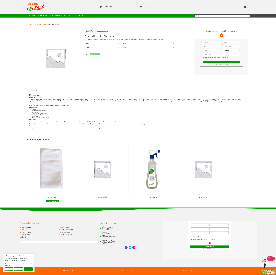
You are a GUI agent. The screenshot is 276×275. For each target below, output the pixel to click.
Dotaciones (24, 231)
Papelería (23, 237)
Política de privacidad (68, 270)
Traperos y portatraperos (39, 24)
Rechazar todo (18, 269)
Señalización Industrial (66, 234)
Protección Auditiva (66, 226)
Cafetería (23, 226)
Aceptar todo (28, 269)
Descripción (33, 90)
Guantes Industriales (26, 232)
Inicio (28, 24)
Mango (87, 43)
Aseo (31, 24)
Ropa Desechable (65, 232)
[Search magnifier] (249, 16)
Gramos (87, 47)
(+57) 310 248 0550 (107, 229)
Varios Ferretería (65, 236)
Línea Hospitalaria (25, 234)
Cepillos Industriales (26, 227)
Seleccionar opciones (52, 201)
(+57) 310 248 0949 (107, 228)
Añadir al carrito (95, 54)
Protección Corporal (66, 227)
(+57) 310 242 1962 (107, 233)
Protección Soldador (66, 231)
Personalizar (9, 269)
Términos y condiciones (128, 270)
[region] (18, 263)
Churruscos (24, 229)
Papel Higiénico (25, 236)
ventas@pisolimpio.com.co (150, 7)
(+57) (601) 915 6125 (107, 227)
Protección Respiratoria (67, 229)
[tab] (33, 90)
